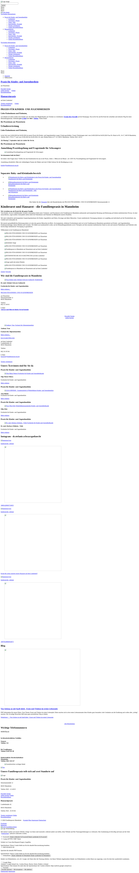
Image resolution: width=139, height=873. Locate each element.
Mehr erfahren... (5, 289)
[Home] (5, 12)
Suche (3, 5)
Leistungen (11, 19)
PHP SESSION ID (8, 847)
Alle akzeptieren (18, 869)
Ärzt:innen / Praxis (13, 20)
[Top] (3, 767)
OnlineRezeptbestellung (8, 91)
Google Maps (7, 862)
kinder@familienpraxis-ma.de (9, 165)
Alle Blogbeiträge (69, 724)
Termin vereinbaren (14, 26)
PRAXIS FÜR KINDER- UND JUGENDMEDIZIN (17, 292)
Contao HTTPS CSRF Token (12, 839)
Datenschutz (42, 820)
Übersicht (44, 202)
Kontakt (25, 820)
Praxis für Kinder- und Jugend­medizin (19, 81)
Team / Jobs (11, 22)
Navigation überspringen (8, 14)
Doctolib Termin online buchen (6, 89)
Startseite (7, 76)
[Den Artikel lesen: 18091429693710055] (33, 502)
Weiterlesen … (27, 717)
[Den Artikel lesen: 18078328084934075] (33, 638)
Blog (29, 820)
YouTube (5, 867)
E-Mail (24, 118)
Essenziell (6, 837)
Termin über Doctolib (71, 117)
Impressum (35, 820)
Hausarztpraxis (9, 29)
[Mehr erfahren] (23, 280)
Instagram (4, 825)
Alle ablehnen (28, 869)
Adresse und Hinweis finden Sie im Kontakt (15, 309)
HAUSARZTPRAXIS (8, 338)
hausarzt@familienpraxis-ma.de (10, 356)
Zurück (3, 271)
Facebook (4, 823)
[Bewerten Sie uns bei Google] (9, 827)
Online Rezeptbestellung (15, 27)
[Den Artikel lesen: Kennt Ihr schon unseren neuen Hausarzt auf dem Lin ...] (33, 570)
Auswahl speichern (7, 869)
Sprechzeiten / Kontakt (15, 24)
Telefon (35, 118)
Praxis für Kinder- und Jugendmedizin (16, 17)
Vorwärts (8, 271)
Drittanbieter (6, 855)
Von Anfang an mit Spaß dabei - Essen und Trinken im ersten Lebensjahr (29, 709)
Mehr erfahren (5, 383)
